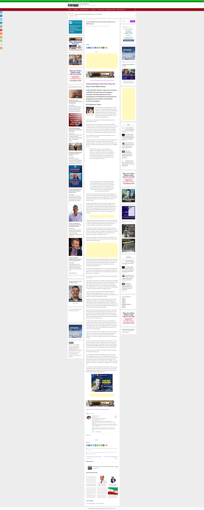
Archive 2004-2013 (121, 9)
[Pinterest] (1, 29)
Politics (116, 448)
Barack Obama (98, 452)
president (91, 453)
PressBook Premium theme (111, 508)
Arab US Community (84, 9)
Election (75, 15)
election (109, 452)
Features (75, 9)
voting (95, 453)
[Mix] (1, 36)
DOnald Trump (104, 452)
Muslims (87, 453)
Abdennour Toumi (99, 26)
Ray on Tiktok (101, 9)
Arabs (95, 452)
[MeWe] (89, 47)
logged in (94, 503)
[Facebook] (87, 47)
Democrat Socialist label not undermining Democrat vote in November (88, 14)
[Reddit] (102, 47)
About (69, 9)
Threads (123, 307)
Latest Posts (92, 413)
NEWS (128, 124)
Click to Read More (73, 273)
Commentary (106, 448)
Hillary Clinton (113, 452)
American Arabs (97, 448)
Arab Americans (90, 452)
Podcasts (93, 9)
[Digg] (104, 47)
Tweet (96, 51)
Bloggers (102, 448)
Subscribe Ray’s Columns (110, 9)
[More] (106, 47)
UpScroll (123, 305)
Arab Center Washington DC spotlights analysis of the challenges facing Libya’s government (127, 154)
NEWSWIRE (128, 257)
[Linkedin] (95, 47)
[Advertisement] (102, 35)
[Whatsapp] (99, 47)
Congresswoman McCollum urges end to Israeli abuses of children (105, 466)
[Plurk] (91, 47)
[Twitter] (93, 47)
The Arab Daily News (84, 4)
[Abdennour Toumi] (89, 419)
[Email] (97, 47)
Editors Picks (111, 448)
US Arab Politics (89, 449)
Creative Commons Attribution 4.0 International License (74, 348)
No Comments (106, 26)
